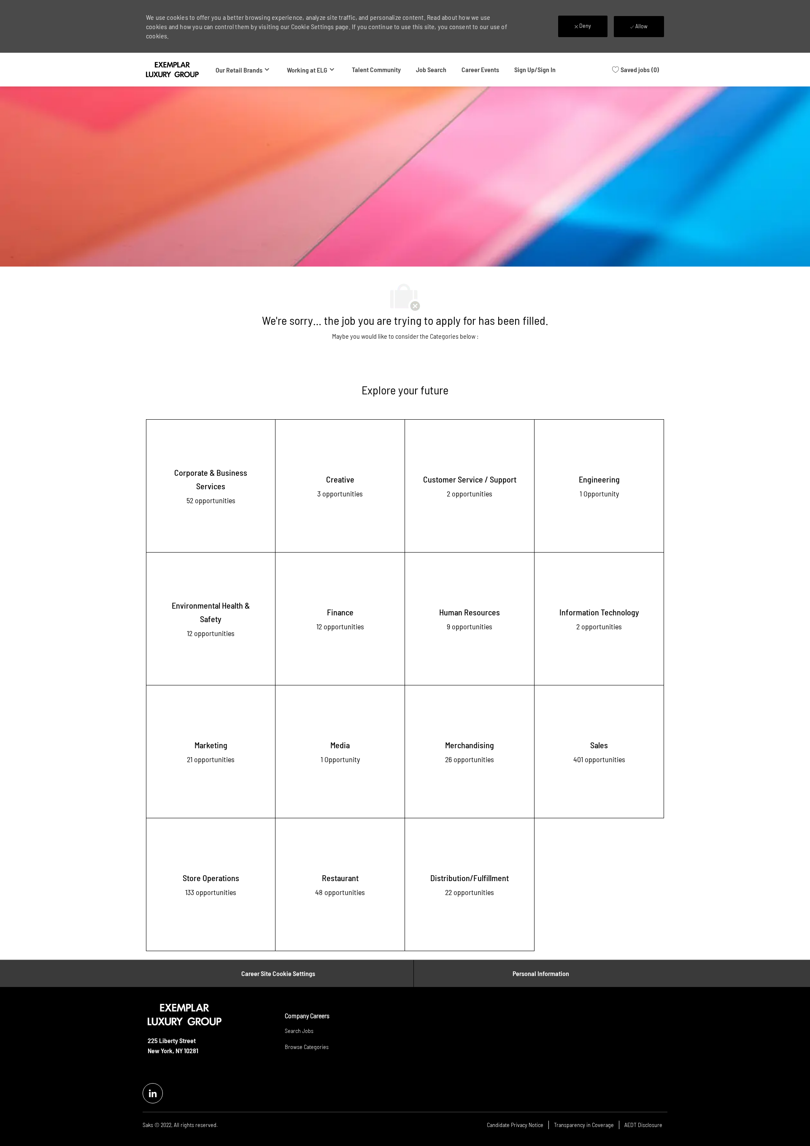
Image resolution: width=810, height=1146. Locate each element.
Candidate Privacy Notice (515, 1124)
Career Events (480, 69)
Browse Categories (307, 1046)
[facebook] (153, 1093)
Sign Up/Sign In (535, 69)
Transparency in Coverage (584, 1124)
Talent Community (376, 69)
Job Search (431, 69)
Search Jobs (299, 1030)
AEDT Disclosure (643, 1124)
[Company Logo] (172, 69)
